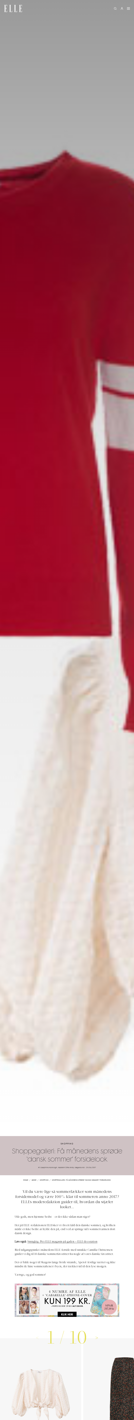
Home (25, 1180)
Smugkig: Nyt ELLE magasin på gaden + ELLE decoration (62, 1242)
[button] (96, 1337)
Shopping (67, 1144)
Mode (34, 1180)
